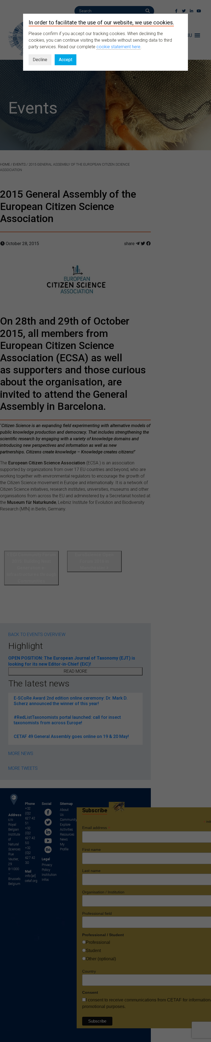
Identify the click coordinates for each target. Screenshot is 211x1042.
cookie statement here (118, 46)
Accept (65, 59)
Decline (40, 59)
